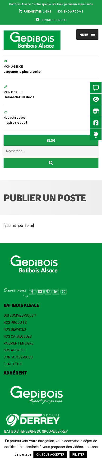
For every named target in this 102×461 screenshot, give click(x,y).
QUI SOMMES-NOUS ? (20, 315)
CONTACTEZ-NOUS (18, 357)
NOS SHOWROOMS (70, 11)
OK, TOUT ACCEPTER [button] (50, 454)
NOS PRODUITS (15, 322)
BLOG (51, 140)
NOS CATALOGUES (18, 336)
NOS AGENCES (15, 350)
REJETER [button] (78, 454)
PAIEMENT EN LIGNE (18, 343)
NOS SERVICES (15, 329)
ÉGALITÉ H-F (13, 364)
